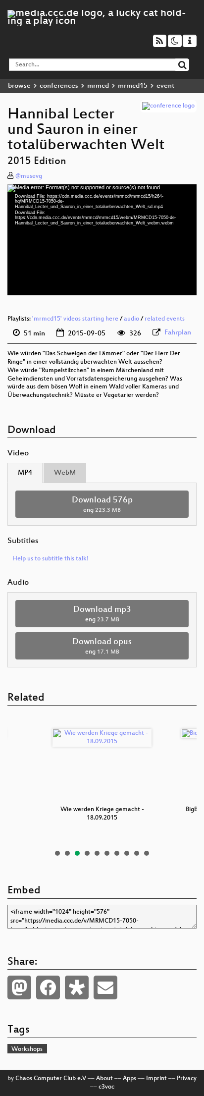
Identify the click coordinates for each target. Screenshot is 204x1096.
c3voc (106, 1087)
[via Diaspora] (77, 987)
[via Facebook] (48, 987)
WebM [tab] (65, 473)
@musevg (28, 176)
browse (19, 86)
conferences (59, 86)
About (104, 1078)
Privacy (187, 1078)
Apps (129, 1078)
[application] (102, 240)
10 (146, 853)
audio (131, 319)
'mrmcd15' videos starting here (75, 319)
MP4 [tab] (25, 473)
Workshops (27, 1049)
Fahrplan (177, 333)
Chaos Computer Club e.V (50, 1078)
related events (165, 319)
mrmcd (98, 86)
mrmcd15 (133, 86)
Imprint (156, 1078)
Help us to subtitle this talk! (50, 558)
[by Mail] (105, 987)
